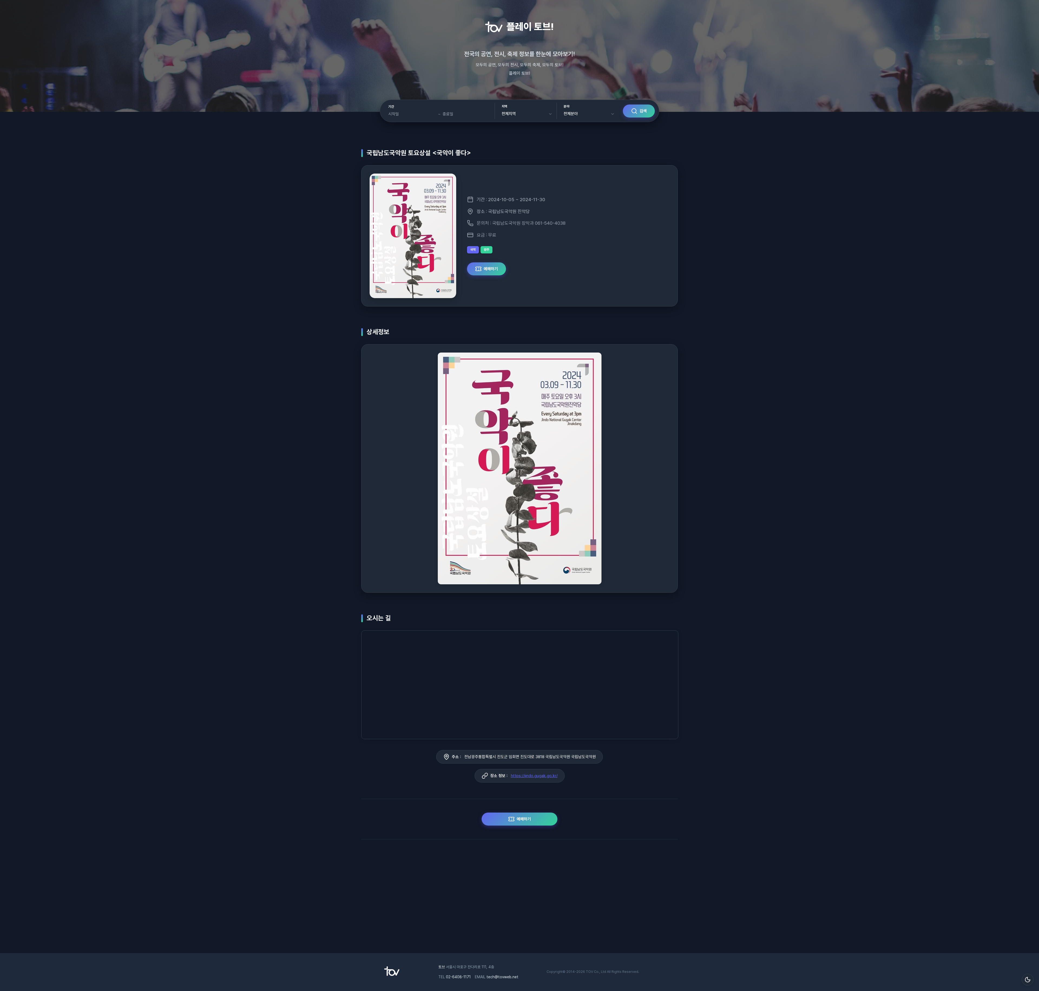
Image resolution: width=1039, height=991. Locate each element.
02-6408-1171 (458, 977)
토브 (441, 967)
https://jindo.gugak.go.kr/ (534, 775)
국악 (473, 250)
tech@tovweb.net (502, 977)
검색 (643, 111)
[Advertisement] (519, 899)
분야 (566, 106)
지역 (504, 106)
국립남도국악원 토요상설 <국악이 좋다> (419, 153)
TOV (589, 972)
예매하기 (491, 268)
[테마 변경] (1028, 980)
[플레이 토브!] (391, 974)
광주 (486, 250)
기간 (391, 107)
